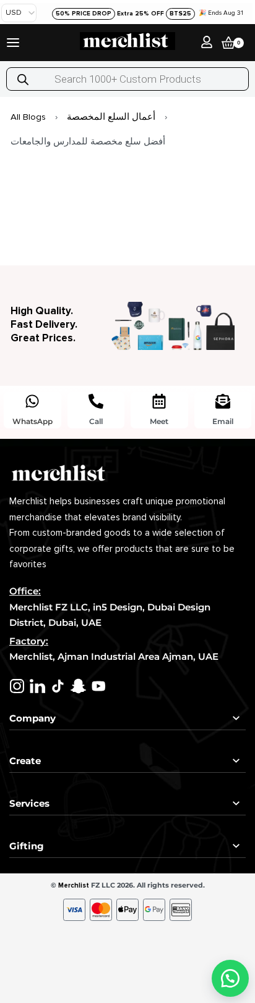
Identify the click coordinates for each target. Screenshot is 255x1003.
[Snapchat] (78, 686)
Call (96, 421)
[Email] (222, 401)
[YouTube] (98, 686)
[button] (230, 978)
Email (222, 421)
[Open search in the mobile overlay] (127, 79)
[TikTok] (58, 686)
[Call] (96, 401)
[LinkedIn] (37, 686)
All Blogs (28, 116)
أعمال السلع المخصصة (111, 116)
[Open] (13, 43)
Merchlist (73, 885)
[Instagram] (17, 686)
